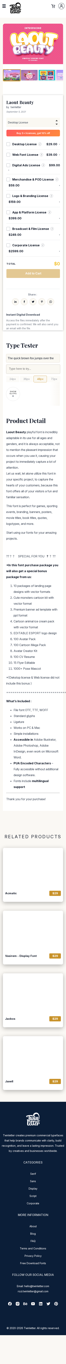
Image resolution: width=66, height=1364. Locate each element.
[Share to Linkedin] (15, 301)
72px (54, 379)
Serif (33, 1173)
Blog (33, 1233)
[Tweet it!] (33, 301)
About (33, 1226)
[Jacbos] (33, 993)
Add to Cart (33, 273)
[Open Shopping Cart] (53, 6)
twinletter (16, 107)
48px (40, 379)
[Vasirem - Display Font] (33, 931)
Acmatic (11, 893)
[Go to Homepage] (15, 13)
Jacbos (10, 1018)
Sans (33, 1181)
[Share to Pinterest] (41, 301)
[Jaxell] (33, 1056)
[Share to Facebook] (24, 301)
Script (33, 1195)
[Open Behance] (25, 1305)
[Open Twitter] (48, 1305)
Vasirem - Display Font (21, 956)
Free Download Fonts (33, 1263)
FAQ (33, 1241)
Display (33, 1188)
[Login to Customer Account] (61, 6)
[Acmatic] (33, 868)
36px (26, 379)
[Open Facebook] (10, 1305)
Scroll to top (62, 1360)
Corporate (33, 1203)
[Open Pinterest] (56, 1305)
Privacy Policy (33, 1255)
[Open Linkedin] (40, 1305)
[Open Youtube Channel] (33, 1305)
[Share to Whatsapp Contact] (50, 301)
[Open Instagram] (17, 1305)
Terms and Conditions (33, 1248)
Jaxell (9, 1081)
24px (13, 379)
